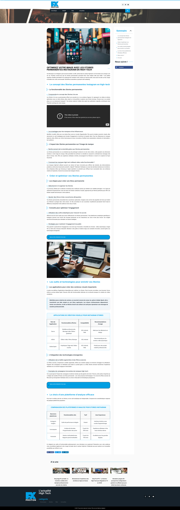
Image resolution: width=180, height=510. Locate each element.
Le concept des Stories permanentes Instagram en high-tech (124, 37)
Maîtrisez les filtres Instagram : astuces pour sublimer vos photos (86, 237)
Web (73, 11)
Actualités (81, 11)
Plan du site (94, 508)
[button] (127, 11)
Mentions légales (101, 508)
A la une (120, 58)
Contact (89, 508)
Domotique (54, 11)
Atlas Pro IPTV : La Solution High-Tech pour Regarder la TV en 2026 (99, 481)
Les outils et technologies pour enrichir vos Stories (124, 47)
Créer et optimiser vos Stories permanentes (123, 43)
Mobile (64, 11)
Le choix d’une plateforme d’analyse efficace (124, 52)
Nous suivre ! (121, 55)
